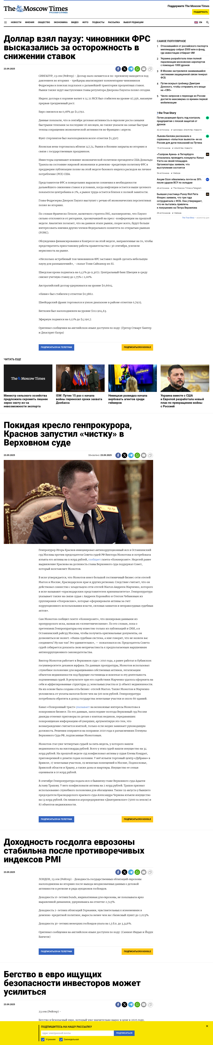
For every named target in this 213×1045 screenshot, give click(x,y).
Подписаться (106, 540)
